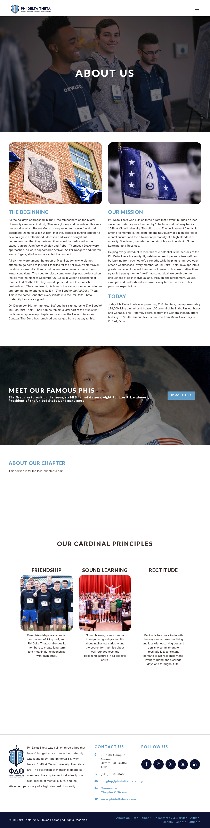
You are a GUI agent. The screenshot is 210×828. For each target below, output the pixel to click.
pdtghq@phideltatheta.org (122, 781)
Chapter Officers (188, 821)
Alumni (195, 817)
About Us (123, 817)
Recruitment (142, 817)
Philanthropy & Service (170, 817)
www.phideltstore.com (118, 799)
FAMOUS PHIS (181, 395)
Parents (167, 821)
